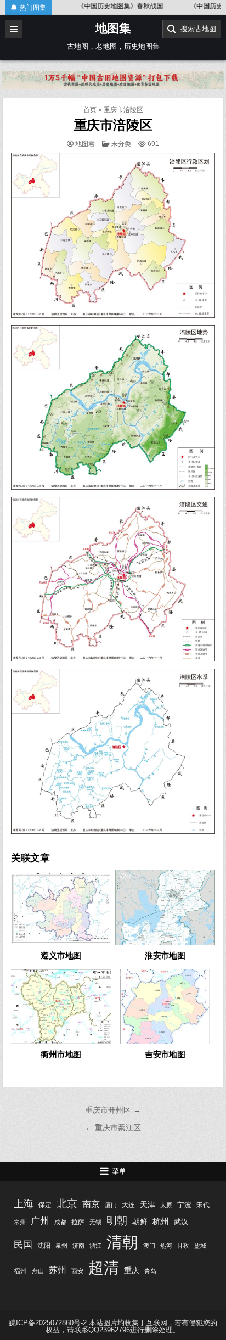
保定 (45, 1205)
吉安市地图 (165, 1054)
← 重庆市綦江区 (113, 1127)
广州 (40, 1221)
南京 (91, 1204)
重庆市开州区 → (113, 1110)
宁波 (184, 1205)
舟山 (38, 1271)
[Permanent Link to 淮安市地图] (165, 907)
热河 (166, 1245)
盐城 (200, 1245)
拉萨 (77, 1222)
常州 (20, 1222)
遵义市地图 (61, 955)
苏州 (57, 1270)
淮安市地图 (165, 955)
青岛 (150, 1271)
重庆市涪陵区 (113, 124)
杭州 (160, 1221)
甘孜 (183, 1245)
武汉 (181, 1222)
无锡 (95, 1222)
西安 (77, 1271)
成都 (60, 1222)
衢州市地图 (61, 1054)
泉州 (61, 1245)
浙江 (95, 1245)
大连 (128, 1205)
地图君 (85, 144)
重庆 (131, 1270)
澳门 (149, 1245)
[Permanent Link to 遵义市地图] (61, 907)
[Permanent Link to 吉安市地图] (165, 1006)
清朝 (122, 1242)
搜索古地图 (196, 29)
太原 (166, 1205)
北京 (66, 1203)
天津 (147, 1204)
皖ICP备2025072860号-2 (48, 1323)
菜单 (119, 1171)
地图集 (113, 28)
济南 (78, 1245)
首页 (90, 110)
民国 (23, 1245)
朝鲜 (140, 1221)
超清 (103, 1267)
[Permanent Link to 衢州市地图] (61, 1006)
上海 (23, 1203)
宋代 (203, 1205)
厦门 (111, 1205)
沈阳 (43, 1245)
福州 (20, 1271)
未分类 (121, 144)
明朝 (116, 1220)
